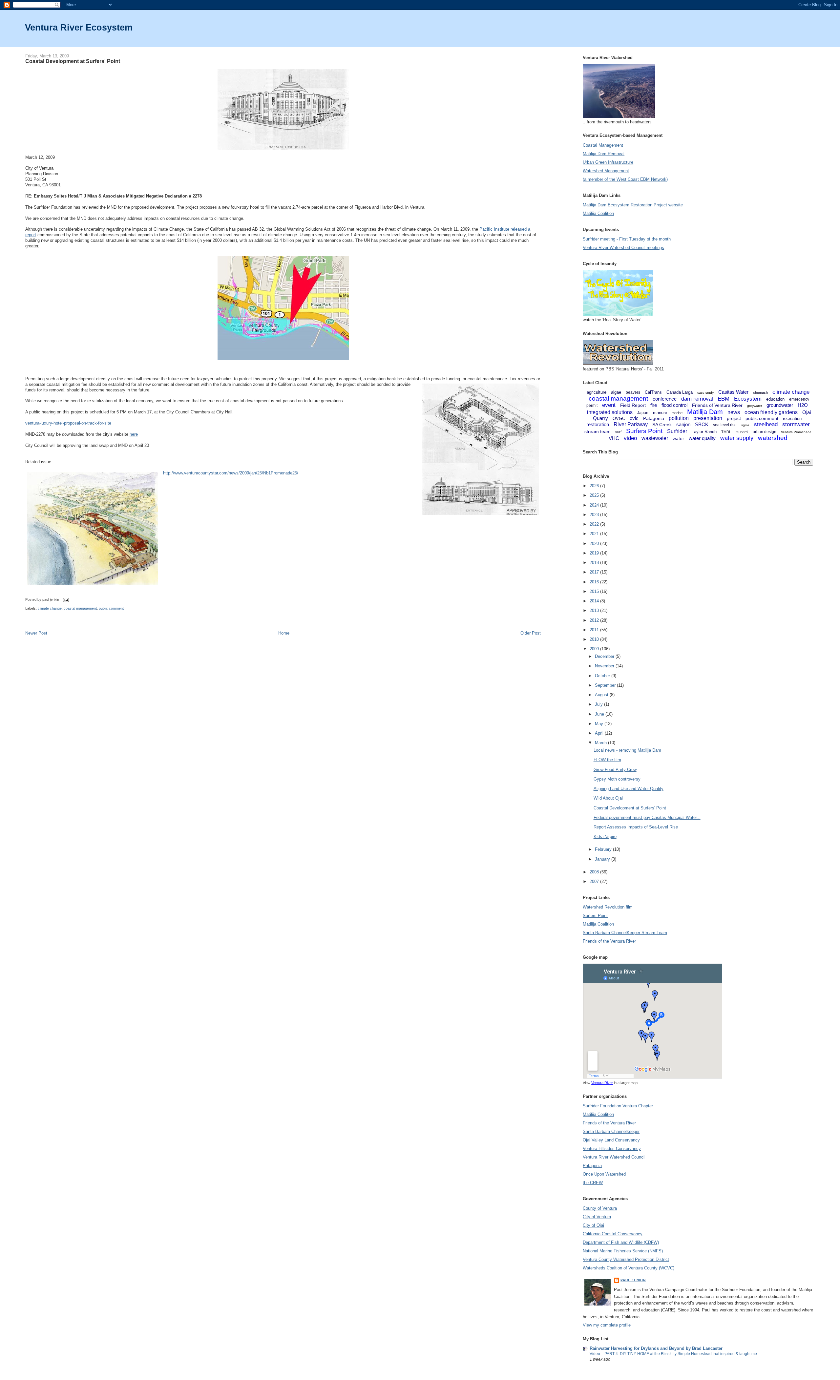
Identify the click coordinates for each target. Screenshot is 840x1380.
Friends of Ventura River (717, 405)
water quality (702, 438)
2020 (595, 543)
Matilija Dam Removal (603, 153)
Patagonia (653, 418)
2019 (595, 553)
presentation (707, 418)
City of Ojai (593, 1225)
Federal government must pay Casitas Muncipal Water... (647, 817)
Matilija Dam (705, 411)
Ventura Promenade (796, 432)
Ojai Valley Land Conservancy (611, 1140)
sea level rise (725, 425)
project (734, 418)
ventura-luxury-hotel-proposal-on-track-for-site (68, 423)
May (599, 723)
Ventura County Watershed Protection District (626, 1259)
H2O (803, 405)
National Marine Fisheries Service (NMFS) (623, 1250)
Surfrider (677, 431)
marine (677, 413)
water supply (736, 438)
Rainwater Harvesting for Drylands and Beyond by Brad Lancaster (656, 1348)
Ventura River (602, 1083)
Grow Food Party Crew (615, 769)
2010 (595, 639)
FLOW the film (607, 759)
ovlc (634, 418)
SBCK (701, 424)
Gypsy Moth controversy (617, 779)
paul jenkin (633, 1280)
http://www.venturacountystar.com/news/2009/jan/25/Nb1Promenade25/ (230, 472)
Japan (642, 412)
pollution (679, 418)
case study (705, 392)
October (603, 675)
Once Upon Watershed (604, 1174)
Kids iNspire (605, 836)
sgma (745, 425)
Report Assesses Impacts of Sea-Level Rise (636, 827)
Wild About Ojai (608, 798)
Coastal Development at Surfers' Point (72, 61)
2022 (595, 524)
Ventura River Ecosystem (79, 27)
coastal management (80, 608)
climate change (50, 608)
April (600, 733)
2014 (595, 600)
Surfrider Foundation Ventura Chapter (618, 1105)
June (600, 714)
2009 (595, 648)
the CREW (593, 1182)
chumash (760, 392)
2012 (595, 620)
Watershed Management (606, 170)
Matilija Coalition (598, 213)
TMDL (726, 432)
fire (653, 405)
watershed (773, 437)
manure (660, 412)
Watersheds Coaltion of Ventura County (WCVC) (628, 1267)
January (603, 859)
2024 (595, 505)
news (733, 412)
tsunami (742, 432)
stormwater (796, 424)
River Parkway (631, 424)
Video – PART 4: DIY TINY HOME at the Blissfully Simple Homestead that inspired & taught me (673, 1353)
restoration (597, 424)
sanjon (683, 424)
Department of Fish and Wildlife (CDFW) (621, 1242)
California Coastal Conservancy (612, 1233)
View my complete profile (607, 1325)
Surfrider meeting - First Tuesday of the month (627, 239)
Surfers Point (644, 431)
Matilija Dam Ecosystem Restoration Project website (633, 204)
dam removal (697, 399)
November (605, 665)
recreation (792, 418)
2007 (595, 881)
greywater (754, 406)
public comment (111, 608)
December (605, 656)
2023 (595, 514)
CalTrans (653, 392)
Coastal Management (603, 145)
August (602, 694)
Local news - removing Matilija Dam (627, 750)
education (775, 399)
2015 (595, 591)
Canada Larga (679, 392)
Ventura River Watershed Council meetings (623, 247)
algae (616, 392)
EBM (723, 399)
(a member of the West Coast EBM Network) (625, 179)
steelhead (766, 424)
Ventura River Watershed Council (614, 1157)
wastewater (654, 438)
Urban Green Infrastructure (608, 162)
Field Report (633, 405)
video (630, 438)
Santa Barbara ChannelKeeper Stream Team (625, 932)
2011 (595, 629)
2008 (595, 871)
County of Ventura (600, 1208)
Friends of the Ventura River (609, 941)
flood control (674, 405)
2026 (595, 485)
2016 (595, 581)
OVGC (619, 418)
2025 (595, 495)
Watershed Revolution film (608, 907)
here (134, 434)
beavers (633, 392)
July (599, 704)
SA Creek (662, 424)
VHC (614, 438)
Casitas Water (733, 392)
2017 (595, 572)
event (609, 405)
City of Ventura (597, 1216)
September (606, 685)
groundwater (779, 405)
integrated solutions (610, 412)
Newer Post (36, 633)
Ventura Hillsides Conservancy (612, 1148)
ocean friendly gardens (771, 412)
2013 (595, 610)
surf (618, 432)
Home (283, 633)
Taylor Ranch (704, 431)
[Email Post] (65, 599)
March (601, 742)
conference (665, 399)
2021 (595, 533)
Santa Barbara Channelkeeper (611, 1131)
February (604, 849)
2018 (595, 562)
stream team (597, 431)
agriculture (596, 392)
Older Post (530, 633)
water (678, 438)
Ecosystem (748, 399)
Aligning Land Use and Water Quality (628, 788)
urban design (764, 431)
